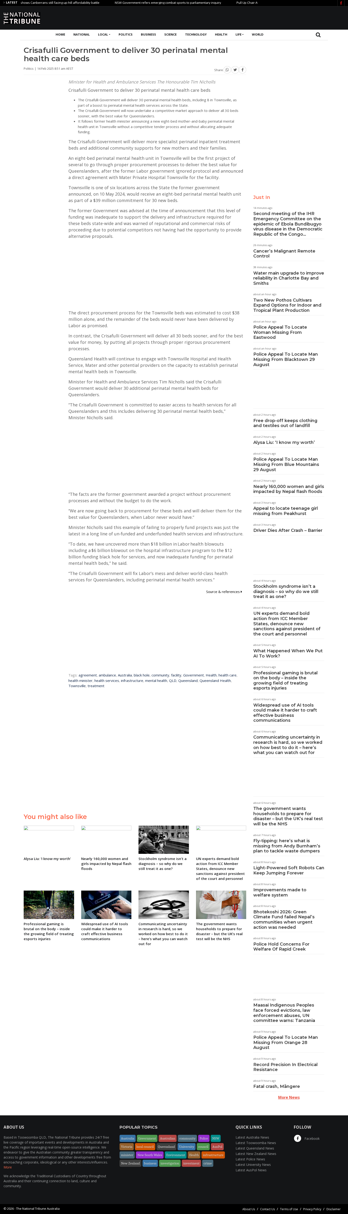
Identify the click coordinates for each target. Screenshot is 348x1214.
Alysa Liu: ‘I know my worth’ (284, 442)
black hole (142, 675)
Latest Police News (250, 1159)
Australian (167, 1138)
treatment (96, 685)
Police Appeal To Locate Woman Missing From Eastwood (280, 332)
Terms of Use (289, 1209)
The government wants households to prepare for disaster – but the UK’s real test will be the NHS (288, 816)
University (186, 1147)
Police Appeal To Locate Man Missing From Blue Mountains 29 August (286, 464)
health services (106, 680)
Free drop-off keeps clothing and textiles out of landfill (285, 423)
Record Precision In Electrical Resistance (285, 1067)
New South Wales (149, 1155)
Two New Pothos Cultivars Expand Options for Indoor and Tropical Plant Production (287, 305)
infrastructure (132, 680)
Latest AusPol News (251, 1170)
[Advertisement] (258, 17)
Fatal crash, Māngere (276, 1086)
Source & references (223, 591)
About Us (248, 1209)
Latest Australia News (252, 1137)
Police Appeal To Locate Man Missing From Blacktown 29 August (285, 359)
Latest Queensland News (255, 1148)
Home (60, 34)
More (8, 1167)
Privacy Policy (312, 1209)
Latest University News (253, 1164)
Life (238, 34)
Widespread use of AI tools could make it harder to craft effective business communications (285, 713)
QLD (172, 680)
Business (148, 34)
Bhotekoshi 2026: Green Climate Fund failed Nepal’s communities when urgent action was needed (284, 919)
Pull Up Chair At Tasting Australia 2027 (243, 2)
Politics (126, 34)
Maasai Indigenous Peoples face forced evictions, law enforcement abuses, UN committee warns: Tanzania (284, 1012)
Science (170, 34)
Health (221, 34)
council (203, 1147)
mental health (156, 680)
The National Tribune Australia (38, 1208)
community (160, 675)
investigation (170, 1163)
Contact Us (267, 1209)
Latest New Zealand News (256, 1153)
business (150, 1163)
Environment (175, 1155)
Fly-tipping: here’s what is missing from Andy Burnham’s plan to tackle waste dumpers (286, 846)
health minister (80, 680)
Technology (196, 34)
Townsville (77, 685)
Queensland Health (215, 680)
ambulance (107, 675)
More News (289, 1097)
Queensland (188, 680)
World (257, 34)
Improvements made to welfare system (279, 892)
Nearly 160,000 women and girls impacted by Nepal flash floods (288, 489)
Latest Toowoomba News (256, 1142)
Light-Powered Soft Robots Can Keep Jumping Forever (288, 870)
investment (191, 1163)
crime (208, 1163)
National (81, 34)
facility (176, 675)
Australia (125, 675)
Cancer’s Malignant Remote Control (284, 253)
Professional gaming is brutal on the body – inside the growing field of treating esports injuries (285, 680)
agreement (88, 675)
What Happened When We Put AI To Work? (288, 653)
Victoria (126, 1147)
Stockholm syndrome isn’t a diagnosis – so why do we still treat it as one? (285, 591)
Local (103, 34)
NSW (215, 1138)
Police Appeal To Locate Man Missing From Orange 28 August (285, 1042)
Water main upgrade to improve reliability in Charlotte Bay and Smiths (288, 278)
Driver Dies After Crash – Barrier (287, 530)
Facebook (311, 1138)
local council (145, 1147)
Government (193, 675)
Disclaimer (333, 1209)
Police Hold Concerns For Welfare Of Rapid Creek (281, 947)
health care (227, 675)
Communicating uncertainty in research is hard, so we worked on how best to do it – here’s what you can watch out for (287, 745)
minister (127, 1155)
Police (204, 1138)
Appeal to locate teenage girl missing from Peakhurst (285, 511)
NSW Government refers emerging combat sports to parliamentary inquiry (148, 2)
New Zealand (130, 1163)
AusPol (217, 1147)
